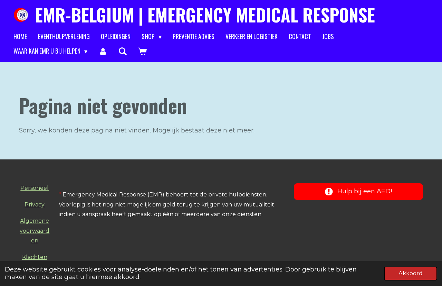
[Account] (103, 51)
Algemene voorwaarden (34, 231)
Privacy (35, 204)
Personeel (34, 188)
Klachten (34, 257)
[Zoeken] (122, 51)
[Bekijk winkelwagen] (142, 51)
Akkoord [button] (410, 273)
